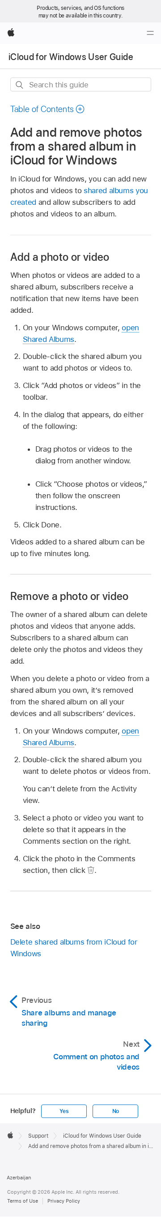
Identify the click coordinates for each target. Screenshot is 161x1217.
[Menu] (150, 33)
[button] (47, 109)
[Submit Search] (20, 85)
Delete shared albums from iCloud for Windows (73, 947)
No (115, 1111)
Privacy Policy (63, 1201)
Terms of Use (22, 1201)
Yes (63, 1111)
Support (38, 1136)
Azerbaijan (19, 1177)
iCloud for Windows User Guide (70, 57)
